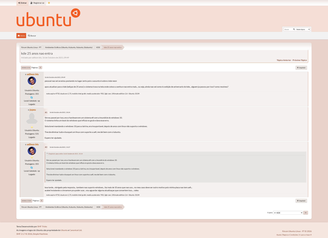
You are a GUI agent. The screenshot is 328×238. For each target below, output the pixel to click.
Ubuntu (64, 230)
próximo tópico (300, 60)
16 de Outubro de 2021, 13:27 (60, 147)
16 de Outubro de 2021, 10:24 (60, 112)
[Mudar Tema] (49, 3)
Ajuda (278, 235)
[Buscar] (294, 29)
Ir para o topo (26, 201)
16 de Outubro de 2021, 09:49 (55, 77)
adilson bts (33, 74)
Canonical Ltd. (75, 230)
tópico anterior (284, 60)
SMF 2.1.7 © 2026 (24, 234)
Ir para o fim (26, 67)
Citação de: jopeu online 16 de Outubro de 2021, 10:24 (65, 154)
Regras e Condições (290, 235)
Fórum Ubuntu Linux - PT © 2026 (297, 231)
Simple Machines (40, 234)
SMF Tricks (42, 226)
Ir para (269, 213)
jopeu (33, 109)
